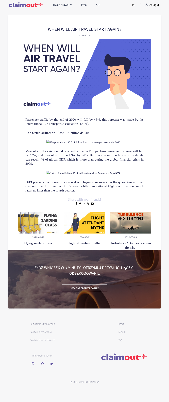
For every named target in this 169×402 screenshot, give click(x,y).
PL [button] (133, 5)
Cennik (121, 331)
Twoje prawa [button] (61, 5)
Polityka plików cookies (42, 340)
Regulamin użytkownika (42, 323)
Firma (83, 5)
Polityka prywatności (41, 331)
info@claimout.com (42, 355)
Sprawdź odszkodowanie (84, 288)
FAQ (97, 5)
